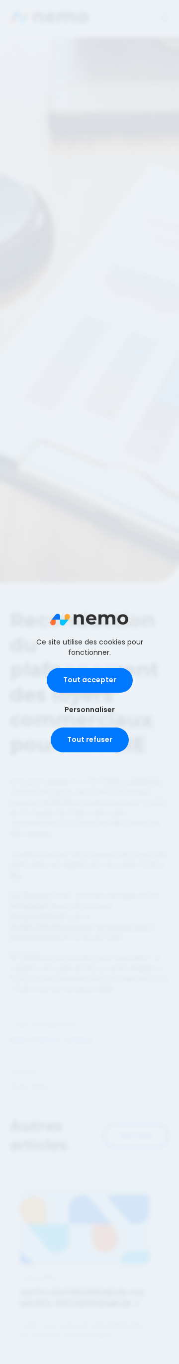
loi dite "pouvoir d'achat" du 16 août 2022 (80, 927)
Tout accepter (89, 680)
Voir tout (136, 1135)
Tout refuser (89, 739)
